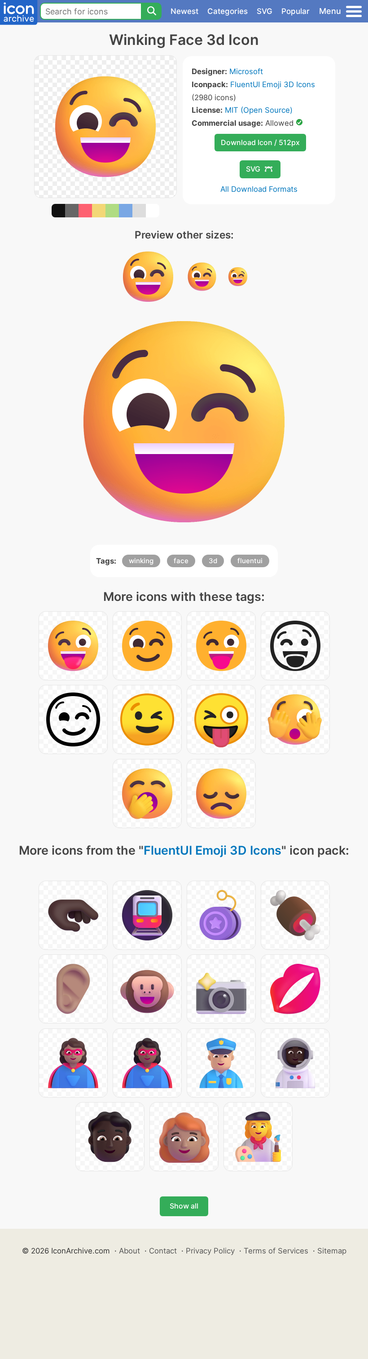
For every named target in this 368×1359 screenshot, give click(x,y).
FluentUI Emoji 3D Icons (272, 84)
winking (141, 560)
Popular (295, 11)
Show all (184, 1205)
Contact (163, 1250)
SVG (264, 11)
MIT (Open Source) (259, 110)
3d (213, 560)
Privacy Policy (210, 1250)
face (181, 560)
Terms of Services (276, 1250)
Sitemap (331, 1250)
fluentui (250, 560)
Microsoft (246, 71)
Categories (227, 11)
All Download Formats (259, 189)
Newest (184, 11)
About (129, 1250)
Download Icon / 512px (260, 142)
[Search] (151, 11)
